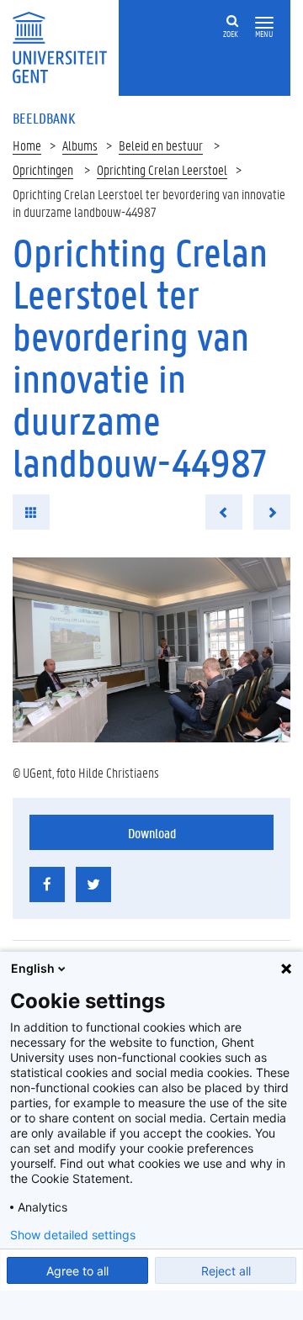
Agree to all (77, 1271)
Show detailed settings (73, 1235)
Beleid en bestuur (161, 145)
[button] (264, 23)
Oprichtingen (43, 169)
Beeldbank (44, 117)
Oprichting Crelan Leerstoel (162, 169)
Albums (80, 145)
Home (27, 145)
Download (152, 833)
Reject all (226, 1271)
